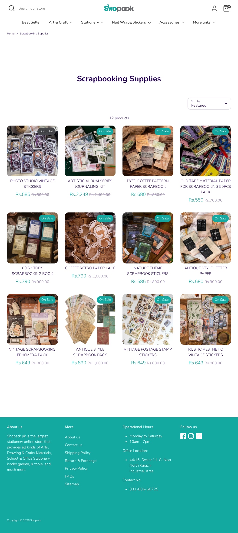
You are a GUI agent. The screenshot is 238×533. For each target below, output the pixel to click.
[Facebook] (183, 436)
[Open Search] (11, 8)
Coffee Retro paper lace (90, 268)
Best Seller (31, 22)
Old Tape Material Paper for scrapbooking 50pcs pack (205, 186)
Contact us (74, 445)
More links (202, 22)
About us (72, 437)
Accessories (170, 22)
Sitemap (72, 484)
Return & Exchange (81, 460)
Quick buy (32, 168)
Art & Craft (59, 22)
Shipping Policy (77, 452)
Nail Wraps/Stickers (129, 22)
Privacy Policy (76, 468)
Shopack (35, 520)
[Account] (214, 8)
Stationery (90, 22)
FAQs (69, 476)
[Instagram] (191, 436)
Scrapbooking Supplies (34, 33)
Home (10, 33)
